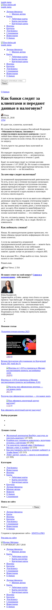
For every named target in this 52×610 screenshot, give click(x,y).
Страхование (12, 33)
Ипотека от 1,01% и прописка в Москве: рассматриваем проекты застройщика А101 (21, 381)
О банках (10, 38)
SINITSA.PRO (38, 533)
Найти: (4, 507)
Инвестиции (12, 35)
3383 (8, 356)
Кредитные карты (20, 23)
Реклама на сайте (9, 538)
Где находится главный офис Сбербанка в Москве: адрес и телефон (25, 446)
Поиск (4, 83)
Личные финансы (14, 11)
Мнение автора (19, 14)
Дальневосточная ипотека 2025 (15, 331)
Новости (10, 492)
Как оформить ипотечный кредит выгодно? (21, 410)
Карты (9, 16)
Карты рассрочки (19, 21)
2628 (8, 375)
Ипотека (10, 26)
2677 (8, 391)
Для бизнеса (11, 31)
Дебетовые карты (20, 19)
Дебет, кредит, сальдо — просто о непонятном (27, 455)
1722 (8, 405)
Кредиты (10, 28)
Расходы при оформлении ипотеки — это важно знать (26, 396)
